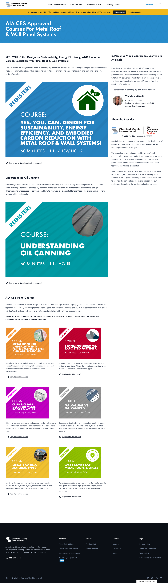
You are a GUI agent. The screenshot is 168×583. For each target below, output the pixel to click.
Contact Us (117, 549)
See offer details (134, 12)
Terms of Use (144, 553)
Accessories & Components (69, 553)
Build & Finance (120, 12)
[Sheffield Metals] (16, 539)
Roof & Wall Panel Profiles (68, 549)
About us (116, 544)
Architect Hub (76, 4)
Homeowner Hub (94, 4)
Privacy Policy (144, 544)
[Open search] (160, 4)
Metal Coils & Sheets (66, 544)
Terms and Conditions (147, 549)
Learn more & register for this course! (25, 163)
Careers (115, 553)
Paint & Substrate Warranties (150, 558)
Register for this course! (19, 377)
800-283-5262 (15, 558)
